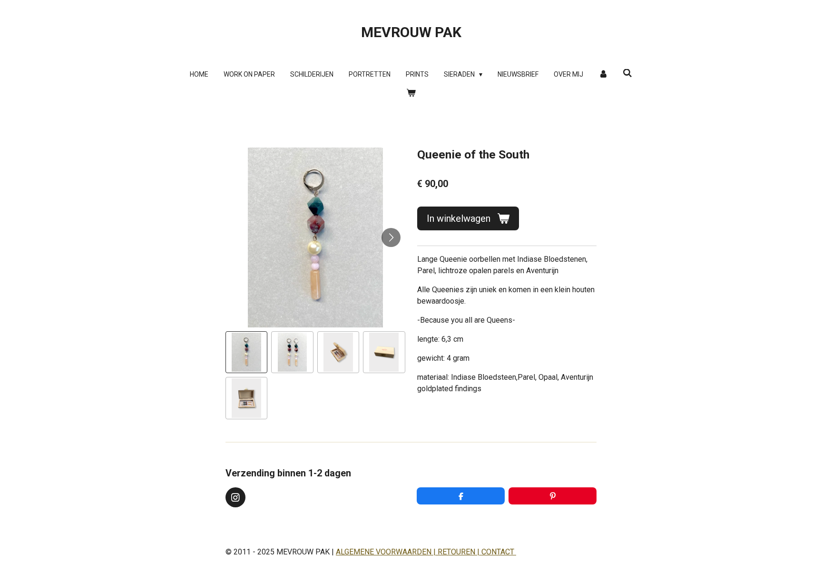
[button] (246, 352)
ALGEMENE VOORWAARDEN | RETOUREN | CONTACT (426, 551)
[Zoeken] (627, 73)
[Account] (603, 74)
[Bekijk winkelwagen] (411, 93)
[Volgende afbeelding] (391, 237)
